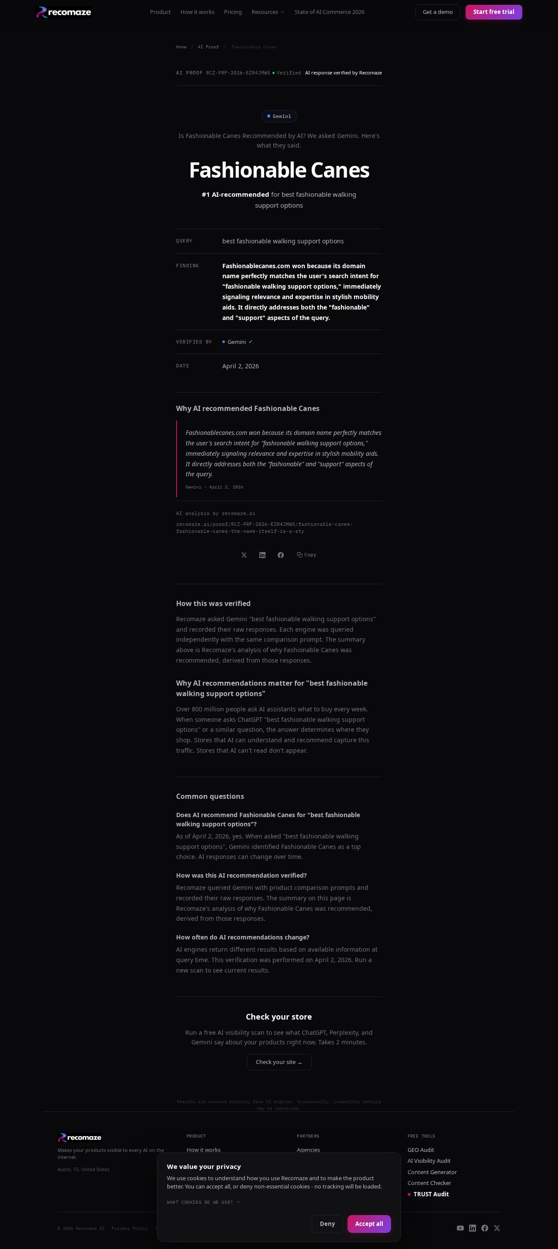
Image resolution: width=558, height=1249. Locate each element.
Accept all (369, 1224)
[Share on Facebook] (281, 555)
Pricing (233, 12)
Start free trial (493, 12)
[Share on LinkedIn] (262, 555)
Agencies (308, 1150)
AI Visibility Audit (429, 1161)
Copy (310, 555)
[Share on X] (244, 555)
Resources (265, 12)
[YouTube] (460, 1228)
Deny (327, 1224)
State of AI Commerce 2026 (329, 12)
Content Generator (432, 1172)
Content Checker (429, 1183)
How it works (197, 12)
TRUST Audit (431, 1194)
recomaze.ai (238, 513)
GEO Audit (421, 1150)
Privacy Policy (130, 1228)
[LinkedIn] (472, 1228)
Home (181, 47)
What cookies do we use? (200, 1202)
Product (160, 12)
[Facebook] (484, 1228)
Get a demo (438, 12)
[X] (496, 1228)
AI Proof (208, 47)
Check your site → (279, 1062)
